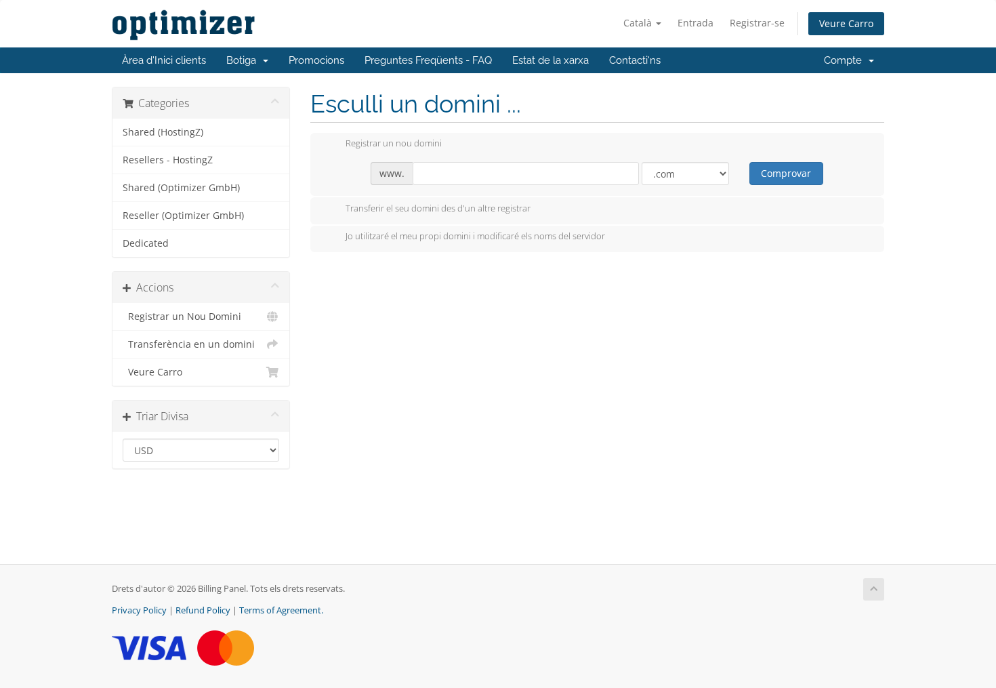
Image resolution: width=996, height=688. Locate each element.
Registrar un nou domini (394, 144)
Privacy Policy (139, 610)
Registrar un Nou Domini (182, 316)
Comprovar (786, 173)
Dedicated (146, 243)
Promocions (316, 60)
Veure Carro (846, 23)
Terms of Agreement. (281, 610)
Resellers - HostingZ (168, 160)
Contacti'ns (635, 60)
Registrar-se (757, 22)
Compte (845, 60)
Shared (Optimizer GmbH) (181, 188)
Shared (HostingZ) (163, 132)
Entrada (695, 22)
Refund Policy (202, 610)
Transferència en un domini (189, 344)
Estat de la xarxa (550, 60)
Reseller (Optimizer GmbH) (183, 215)
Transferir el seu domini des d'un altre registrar (438, 208)
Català (639, 22)
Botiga (244, 60)
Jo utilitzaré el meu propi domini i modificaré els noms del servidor (475, 236)
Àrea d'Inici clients (164, 60)
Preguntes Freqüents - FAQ (428, 60)
